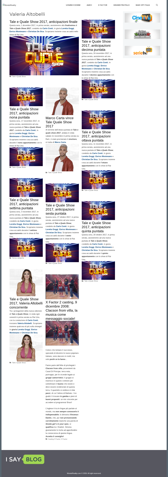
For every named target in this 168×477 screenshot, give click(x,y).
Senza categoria (18, 258)
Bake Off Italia (143, 5)
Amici (89, 5)
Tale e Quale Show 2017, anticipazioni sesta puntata (60, 209)
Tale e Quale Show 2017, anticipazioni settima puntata (24, 204)
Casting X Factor (54, 439)
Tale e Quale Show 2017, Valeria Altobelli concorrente (26, 303)
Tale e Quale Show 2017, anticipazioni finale (43, 22)
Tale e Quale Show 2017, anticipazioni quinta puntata (96, 227)
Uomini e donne (73, 5)
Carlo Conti (48, 28)
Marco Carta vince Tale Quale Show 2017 (60, 122)
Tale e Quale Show (19, 76)
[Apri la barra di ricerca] (157, 5)
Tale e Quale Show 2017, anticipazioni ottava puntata (96, 136)
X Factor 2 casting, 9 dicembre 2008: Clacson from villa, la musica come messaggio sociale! (61, 310)
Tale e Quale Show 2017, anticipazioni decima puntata (96, 45)
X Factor (102, 5)
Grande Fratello (121, 5)
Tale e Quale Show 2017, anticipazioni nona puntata (24, 113)
